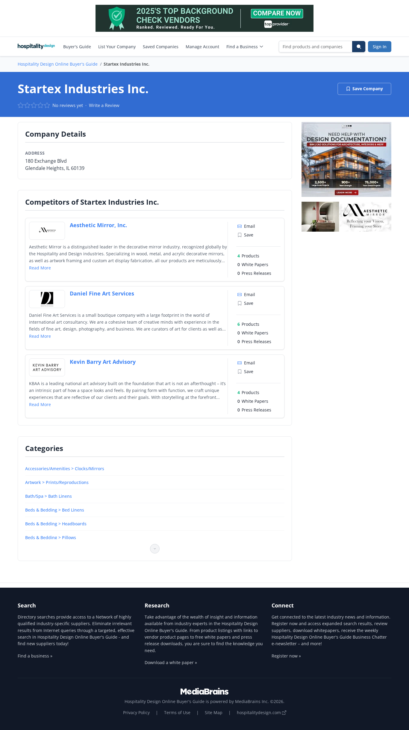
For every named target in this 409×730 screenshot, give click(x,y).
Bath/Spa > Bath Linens (48, 496)
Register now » (286, 656)
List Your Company (117, 46)
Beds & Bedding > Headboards (56, 524)
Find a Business (242, 46)
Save (248, 235)
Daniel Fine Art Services (102, 293)
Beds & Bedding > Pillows (50, 537)
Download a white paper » (171, 662)
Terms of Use (177, 712)
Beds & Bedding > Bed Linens (54, 510)
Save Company (367, 88)
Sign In (380, 46)
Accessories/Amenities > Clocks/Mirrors (64, 468)
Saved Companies (160, 46)
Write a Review (104, 105)
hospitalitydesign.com (259, 712)
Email (249, 226)
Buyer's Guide (77, 46)
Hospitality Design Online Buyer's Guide (58, 64)
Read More (40, 268)
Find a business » (35, 656)
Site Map (213, 712)
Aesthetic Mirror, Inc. (98, 225)
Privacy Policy (136, 712)
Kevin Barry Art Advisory (103, 361)
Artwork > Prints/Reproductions (57, 482)
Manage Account (202, 46)
